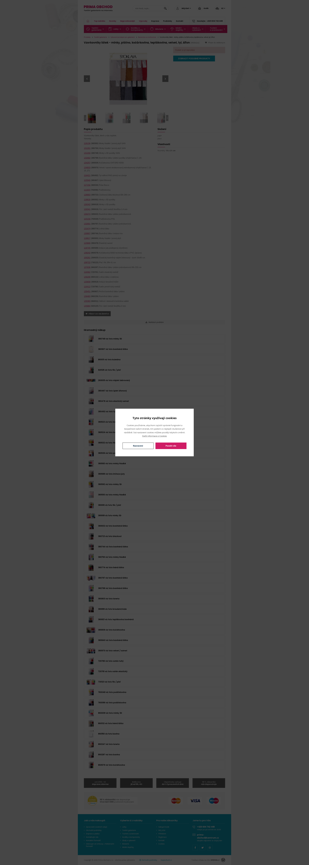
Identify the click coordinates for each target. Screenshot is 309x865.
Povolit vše (171, 445)
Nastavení (138, 445)
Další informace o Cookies (154, 436)
